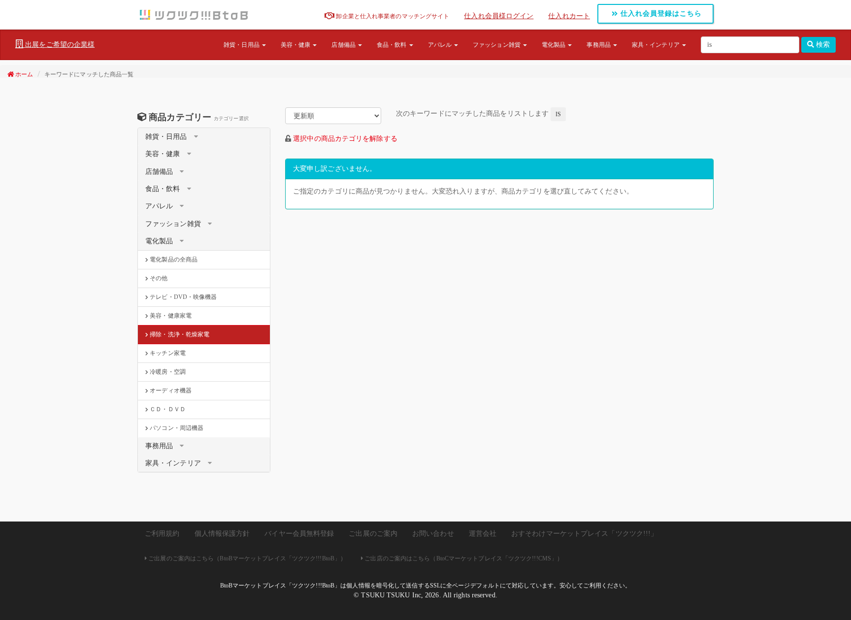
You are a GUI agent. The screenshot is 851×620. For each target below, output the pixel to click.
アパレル (441, 44)
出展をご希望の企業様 (59, 44)
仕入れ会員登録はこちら (660, 13)
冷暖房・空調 (167, 371)
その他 (157, 278)
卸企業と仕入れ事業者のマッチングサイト (391, 16)
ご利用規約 (162, 533)
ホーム (23, 74)
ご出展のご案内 (373, 533)
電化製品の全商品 (172, 259)
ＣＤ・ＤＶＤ (167, 409)
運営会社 (482, 533)
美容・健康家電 (170, 315)
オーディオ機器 (170, 390)
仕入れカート (569, 16)
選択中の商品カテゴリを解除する (345, 138)
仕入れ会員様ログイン (498, 16)
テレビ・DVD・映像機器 (182, 297)
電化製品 (554, 44)
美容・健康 (296, 44)
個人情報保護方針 (222, 533)
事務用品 (599, 44)
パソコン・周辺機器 (175, 427)
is (558, 114)
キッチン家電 (167, 353)
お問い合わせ (433, 533)
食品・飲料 (392, 44)
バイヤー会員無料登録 (299, 533)
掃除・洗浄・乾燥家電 (178, 334)
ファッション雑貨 (497, 44)
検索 (822, 44)
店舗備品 (344, 44)
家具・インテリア (656, 44)
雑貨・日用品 (242, 44)
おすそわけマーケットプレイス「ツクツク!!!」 (584, 533)
